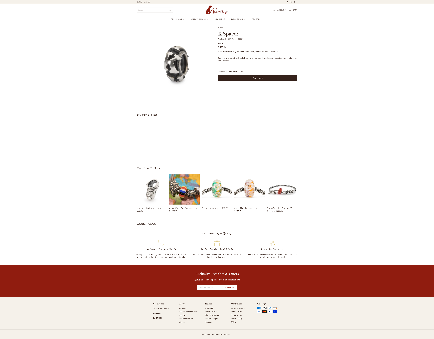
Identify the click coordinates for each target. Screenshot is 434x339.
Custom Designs (211, 318)
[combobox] (155, 10)
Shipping (221, 71)
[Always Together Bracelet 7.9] (282, 193)
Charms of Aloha (237, 19)
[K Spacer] (149, 140)
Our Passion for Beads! (188, 312)
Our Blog (182, 315)
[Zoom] (176, 67)
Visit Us (147, 2)
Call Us (139, 2)
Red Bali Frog (218, 19)
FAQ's (233, 322)
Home (220, 28)
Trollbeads (176, 19)
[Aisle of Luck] (217, 192)
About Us (256, 19)
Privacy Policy (236, 318)
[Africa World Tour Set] (184, 193)
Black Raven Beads (197, 19)
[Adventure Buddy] (152, 193)
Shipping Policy (237, 315)
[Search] (170, 10)
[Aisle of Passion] (249, 193)
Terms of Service (237, 308)
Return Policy (236, 312)
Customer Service (186, 318)
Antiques (208, 322)
